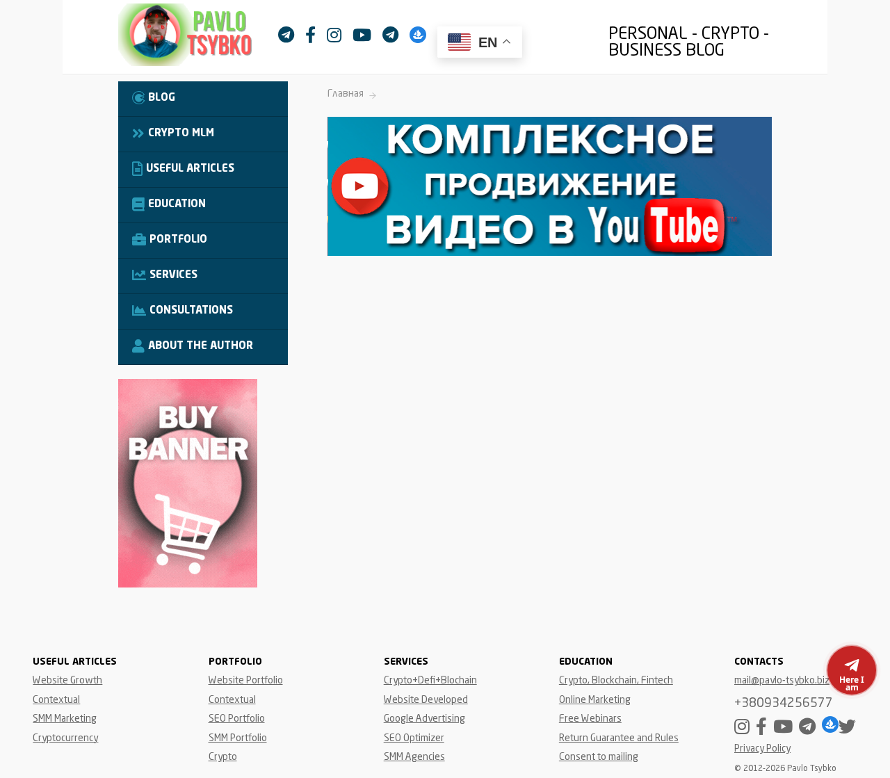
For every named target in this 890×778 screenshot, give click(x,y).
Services (173, 275)
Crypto (223, 757)
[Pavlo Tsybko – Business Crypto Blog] (198, 38)
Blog (161, 98)
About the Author (200, 346)
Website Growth (67, 681)
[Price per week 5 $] (187, 584)
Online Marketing (595, 700)
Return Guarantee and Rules (619, 738)
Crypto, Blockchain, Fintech (616, 681)
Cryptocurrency (65, 738)
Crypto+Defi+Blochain (430, 681)
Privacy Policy (762, 749)
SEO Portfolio (237, 719)
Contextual (56, 700)
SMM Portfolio (238, 738)
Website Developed (426, 700)
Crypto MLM (181, 134)
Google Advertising (424, 719)
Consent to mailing (598, 757)
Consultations (191, 311)
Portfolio (178, 240)
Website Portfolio (246, 681)
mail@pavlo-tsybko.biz (782, 681)
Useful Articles (190, 169)
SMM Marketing (65, 719)
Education (177, 205)
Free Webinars (590, 719)
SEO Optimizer (414, 738)
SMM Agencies (414, 757)
